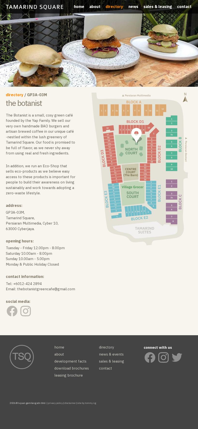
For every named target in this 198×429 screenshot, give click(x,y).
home (79, 6)
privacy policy (55, 403)
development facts (70, 361)
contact (184, 6)
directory (114, 6)
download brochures (71, 368)
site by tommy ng (87, 403)
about (94, 6)
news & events (111, 354)
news (133, 6)
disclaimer (70, 403)
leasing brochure (68, 375)
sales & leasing (157, 6)
